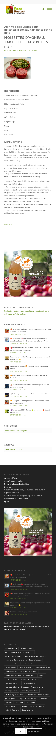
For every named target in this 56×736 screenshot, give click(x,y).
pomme (44, 698)
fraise (7, 679)
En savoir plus (34, 731)
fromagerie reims (34, 679)
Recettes (7, 50)
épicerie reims (27, 710)
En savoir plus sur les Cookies (16, 484)
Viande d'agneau (31, 50)
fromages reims (37, 687)
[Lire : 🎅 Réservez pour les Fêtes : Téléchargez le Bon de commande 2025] (6, 386)
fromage (22, 679)
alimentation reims (27, 648)
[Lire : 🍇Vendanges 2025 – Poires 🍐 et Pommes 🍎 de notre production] (6, 411)
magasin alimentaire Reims (28, 698)
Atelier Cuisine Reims (13, 656)
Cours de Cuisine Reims (28, 672)
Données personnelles (13, 481)
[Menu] (48, 9)
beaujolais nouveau (31, 656)
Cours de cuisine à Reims (14, 675)
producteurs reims (12, 706)
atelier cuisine (28, 652)
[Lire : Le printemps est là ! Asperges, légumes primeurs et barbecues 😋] (6, 358)
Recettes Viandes (18, 50)
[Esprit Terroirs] (23, 9)
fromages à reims (11, 691)
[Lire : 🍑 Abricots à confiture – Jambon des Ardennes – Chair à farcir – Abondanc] (6, 330)
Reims (41, 706)
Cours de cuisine (11, 672)
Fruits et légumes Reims (29, 691)
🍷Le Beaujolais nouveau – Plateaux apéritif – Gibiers (30, 394)
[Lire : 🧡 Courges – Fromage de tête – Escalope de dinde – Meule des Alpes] (6, 402)
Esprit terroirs (31, 675)
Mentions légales (11, 478)
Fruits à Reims (43, 695)
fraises (14, 679)
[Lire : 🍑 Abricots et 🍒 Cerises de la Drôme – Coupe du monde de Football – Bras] (6, 339)
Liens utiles (8, 487)
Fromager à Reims (12, 687)
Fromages (25, 687)
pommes (8, 702)
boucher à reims (28, 664)
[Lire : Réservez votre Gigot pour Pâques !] (6, 613)
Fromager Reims (29, 683)
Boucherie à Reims (12, 664)
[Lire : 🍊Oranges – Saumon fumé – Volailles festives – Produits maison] (6, 376)
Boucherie (44, 656)
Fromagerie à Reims (12, 683)
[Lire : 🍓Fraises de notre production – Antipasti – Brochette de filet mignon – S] (6, 349)
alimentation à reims (13, 652)
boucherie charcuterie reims (16, 660)
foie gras (42, 675)
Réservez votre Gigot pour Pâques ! (23, 612)
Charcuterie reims (25, 668)
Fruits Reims (31, 695)
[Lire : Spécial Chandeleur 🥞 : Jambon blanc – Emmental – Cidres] (6, 367)
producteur (19, 702)
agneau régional (11, 648)
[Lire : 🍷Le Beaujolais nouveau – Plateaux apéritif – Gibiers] (6, 395)
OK (20, 731)
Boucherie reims (35, 660)
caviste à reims (10, 668)
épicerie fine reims (12, 710)
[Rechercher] (41, 9)
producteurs (30, 702)
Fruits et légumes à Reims (14, 695)
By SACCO (8, 501)
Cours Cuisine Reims (42, 668)
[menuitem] (41, 9)
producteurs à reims (29, 706)
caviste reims (41, 664)
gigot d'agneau (10, 698)
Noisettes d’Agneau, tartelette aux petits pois (26, 42)
